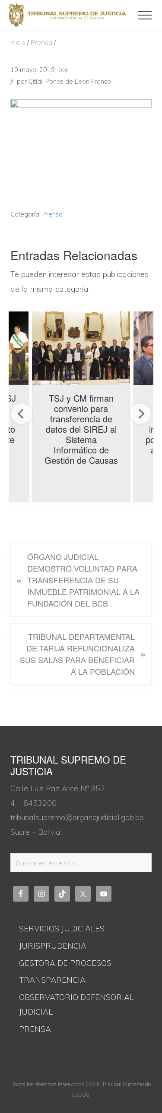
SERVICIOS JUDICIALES (62, 929)
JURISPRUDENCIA (52, 946)
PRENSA (35, 1029)
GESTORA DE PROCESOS (65, 963)
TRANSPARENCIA (52, 980)
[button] (145, 15)
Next (140, 413)
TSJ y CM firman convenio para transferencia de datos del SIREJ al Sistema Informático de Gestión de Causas (81, 429)
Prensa (52, 214)
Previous (21, 413)
